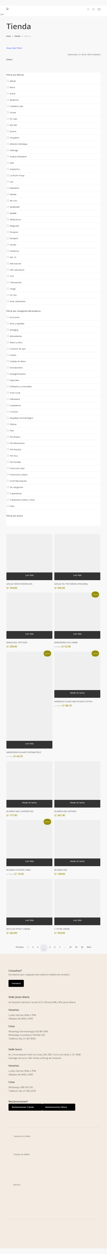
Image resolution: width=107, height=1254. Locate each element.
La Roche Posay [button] (17, 175)
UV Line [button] (13, 295)
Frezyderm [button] (14, 137)
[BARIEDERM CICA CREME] (77, 616)
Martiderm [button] (14, 188)
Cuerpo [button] (13, 355)
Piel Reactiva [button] (15, 449)
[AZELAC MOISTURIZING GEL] (29, 557)
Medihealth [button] (15, 207)
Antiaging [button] (14, 330)
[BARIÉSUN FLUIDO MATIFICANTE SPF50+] (77, 675)
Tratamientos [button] (16, 493)
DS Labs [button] (13, 118)
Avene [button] (12, 93)
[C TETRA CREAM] (77, 902)
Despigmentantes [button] (18, 374)
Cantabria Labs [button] (16, 106)
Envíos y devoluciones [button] (22, 1247)
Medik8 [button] (13, 213)
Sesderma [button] (14, 251)
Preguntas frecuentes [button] (21, 1251)
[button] (99, 9)
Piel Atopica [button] (15, 437)
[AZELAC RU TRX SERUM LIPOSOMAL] (77, 557)
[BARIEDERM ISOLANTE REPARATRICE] (29, 700)
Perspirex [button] (14, 232)
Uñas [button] (12, 506)
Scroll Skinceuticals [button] (18, 481)
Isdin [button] (12, 163)
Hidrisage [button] (14, 150)
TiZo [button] (12, 276)
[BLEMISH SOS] (77, 843)
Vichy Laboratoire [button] (17, 301)
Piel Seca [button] (14, 455)
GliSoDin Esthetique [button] (18, 144)
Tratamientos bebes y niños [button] (22, 499)
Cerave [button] (13, 112)
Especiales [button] (14, 380)
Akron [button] (12, 87)
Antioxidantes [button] (16, 336)
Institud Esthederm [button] (18, 156)
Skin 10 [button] (13, 257)
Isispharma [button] (15, 169)
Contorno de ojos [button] (18, 348)
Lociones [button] (14, 411)
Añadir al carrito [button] (77, 692)
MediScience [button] (15, 219)
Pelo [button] (12, 430)
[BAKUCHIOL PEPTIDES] (29, 616)
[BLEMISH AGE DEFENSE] (77, 784)
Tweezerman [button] (16, 282)
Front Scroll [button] (15, 392)
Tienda (17, 36)
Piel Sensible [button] (15, 462)
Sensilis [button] (13, 244)
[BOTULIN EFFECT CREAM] (29, 902)
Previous (20, 947)
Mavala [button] (13, 194)
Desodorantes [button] (16, 367)
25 (76, 947)
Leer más (29, 575)
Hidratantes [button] (15, 399)
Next (89, 947)
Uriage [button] (13, 288)
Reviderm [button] (14, 238)
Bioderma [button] (14, 100)
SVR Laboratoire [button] (17, 270)
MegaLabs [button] (14, 225)
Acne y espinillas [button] (17, 323)
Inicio (8, 36)
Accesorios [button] (15, 317)
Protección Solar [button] (17, 468)
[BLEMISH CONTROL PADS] (29, 843)
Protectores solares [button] (19, 474)
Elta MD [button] (13, 125)
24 (70, 947)
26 (82, 947)
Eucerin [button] (13, 131)
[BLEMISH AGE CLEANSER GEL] (29, 784)
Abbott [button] (13, 81)
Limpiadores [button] (15, 405)
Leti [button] (11, 181)
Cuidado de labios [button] (18, 361)
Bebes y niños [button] (16, 342)
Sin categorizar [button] (16, 487)
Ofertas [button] (13, 424)
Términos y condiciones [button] (22, 1244)
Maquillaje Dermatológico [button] (21, 418)
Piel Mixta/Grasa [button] (17, 443)
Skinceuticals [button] (15, 263)
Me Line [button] (13, 200)
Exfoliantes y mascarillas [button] (21, 386)
